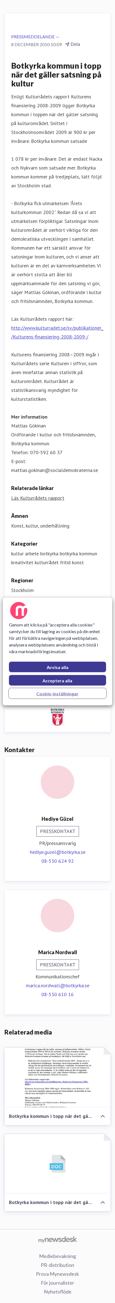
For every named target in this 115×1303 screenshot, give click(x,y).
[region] (57, 651)
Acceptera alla (57, 680)
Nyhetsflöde (57, 1292)
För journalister (57, 1283)
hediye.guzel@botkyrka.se (57, 852)
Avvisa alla (57, 667)
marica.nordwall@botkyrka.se (57, 985)
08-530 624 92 (57, 861)
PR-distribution (57, 1265)
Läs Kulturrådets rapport (37, 498)
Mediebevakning (57, 1256)
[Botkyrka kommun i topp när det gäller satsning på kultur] (57, 1077)
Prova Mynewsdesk (57, 1274)
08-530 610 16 (57, 994)
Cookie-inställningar (57, 693)
